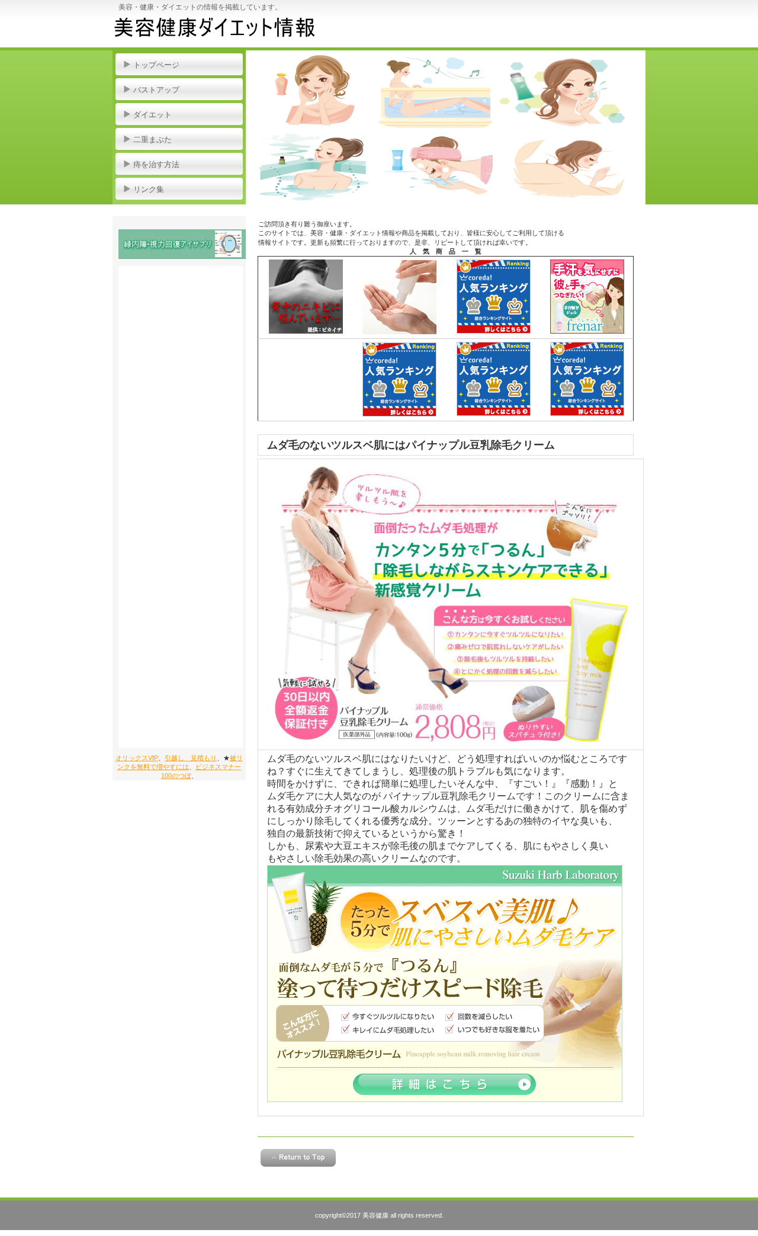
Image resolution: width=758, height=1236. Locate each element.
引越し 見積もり (191, 757)
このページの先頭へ (298, 1158)
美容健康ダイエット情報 (231, 29)
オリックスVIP (136, 757)
